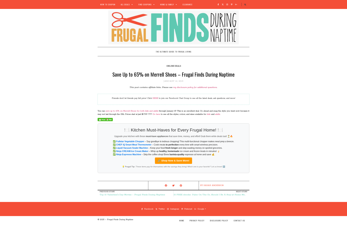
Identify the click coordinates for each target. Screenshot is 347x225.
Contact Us (239, 220)
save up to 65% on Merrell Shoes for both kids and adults (132, 111)
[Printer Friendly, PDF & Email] (105, 120)
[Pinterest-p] (232, 4)
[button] (245, 4)
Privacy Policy (197, 220)
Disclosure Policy (219, 220)
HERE (155, 98)
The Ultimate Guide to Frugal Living (173, 51)
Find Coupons (145, 4)
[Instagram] (227, 4)
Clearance (187, 4)
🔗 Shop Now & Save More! (173, 160)
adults (217, 114)
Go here (156, 114)
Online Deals (173, 66)
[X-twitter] (223, 4)
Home (181, 220)
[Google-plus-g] (236, 4)
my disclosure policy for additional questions (195, 87)
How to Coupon (107, 4)
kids (209, 114)
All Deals (125, 4)
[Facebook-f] (218, 4)
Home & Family (167, 4)
